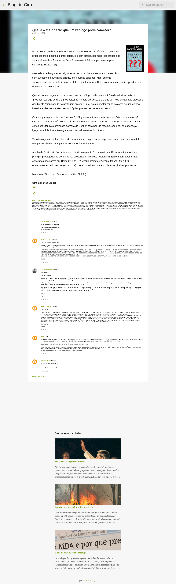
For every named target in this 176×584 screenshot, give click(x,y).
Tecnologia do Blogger (89, 581)
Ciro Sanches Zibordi (47, 269)
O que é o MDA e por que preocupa (70, 553)
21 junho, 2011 (45, 371)
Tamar (42, 336)
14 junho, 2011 (45, 232)
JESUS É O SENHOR (47, 239)
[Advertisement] (88, 405)
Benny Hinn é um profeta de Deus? (70, 461)
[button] (34, 39)
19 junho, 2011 (45, 353)
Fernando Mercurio (47, 221)
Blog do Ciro (20, 4)
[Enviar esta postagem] (34, 188)
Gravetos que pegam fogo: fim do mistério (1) (75, 507)
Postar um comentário (39, 376)
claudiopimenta (46, 360)
